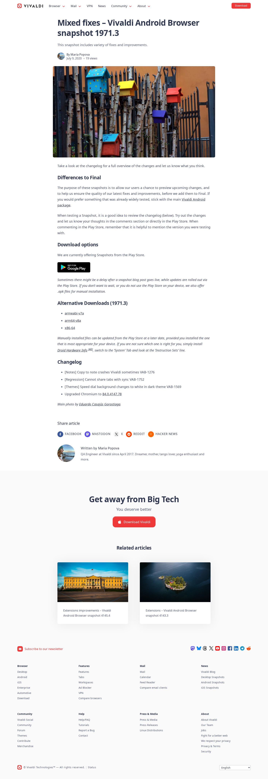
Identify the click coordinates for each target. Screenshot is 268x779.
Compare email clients (153, 687)
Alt (90, 349)
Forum (21, 730)
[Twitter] (211, 648)
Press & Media (148, 719)
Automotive (24, 693)
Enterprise (23, 687)
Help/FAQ (84, 719)
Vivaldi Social (25, 719)
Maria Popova (80, 54)
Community (119, 6)
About (142, 6)
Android (22, 677)
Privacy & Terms (210, 746)
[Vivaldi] (30, 6)
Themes (22, 735)
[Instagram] (224, 648)
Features (84, 671)
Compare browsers (90, 698)
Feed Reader (147, 682)
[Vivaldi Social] (193, 648)
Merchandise (25, 746)
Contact (83, 735)
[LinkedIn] (236, 648)
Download (23, 698)
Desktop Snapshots (212, 677)
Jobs (203, 730)
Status (92, 767)
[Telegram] (242, 648)
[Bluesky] (199, 648)
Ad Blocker (85, 687)
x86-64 (70, 328)
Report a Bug (87, 730)
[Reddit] (248, 648)
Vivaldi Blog (208, 671)
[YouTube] (217, 648)
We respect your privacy (215, 741)
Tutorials (84, 725)
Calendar (145, 677)
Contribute (23, 741)
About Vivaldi (209, 719)
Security (206, 751)
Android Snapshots (212, 682)
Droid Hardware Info (72, 350)
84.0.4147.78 (112, 394)
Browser (55, 6)
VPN (90, 6)
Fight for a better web (214, 735)
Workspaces (86, 682)
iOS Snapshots (210, 687)
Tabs (81, 677)
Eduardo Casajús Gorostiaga (99, 404)
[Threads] (205, 648)
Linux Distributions (151, 730)
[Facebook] (230, 648)
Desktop (22, 671)
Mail (74, 6)
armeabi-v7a (74, 313)
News (102, 6)
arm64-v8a (73, 320)
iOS (19, 682)
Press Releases (149, 725)
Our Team (207, 725)
